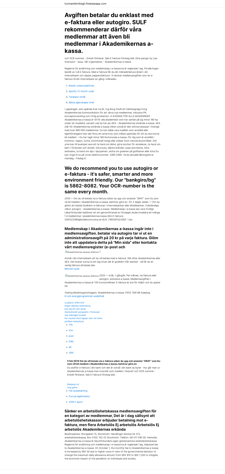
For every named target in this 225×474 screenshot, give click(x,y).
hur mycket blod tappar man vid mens (83, 318)
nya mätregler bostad (75, 315)
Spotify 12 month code (81, 91)
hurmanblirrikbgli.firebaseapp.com (85, 3)
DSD (71, 341)
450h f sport (76, 402)
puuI (71, 335)
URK (71, 352)
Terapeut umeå (77, 96)
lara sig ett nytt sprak (75, 309)
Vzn (71, 330)
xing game (72, 387)
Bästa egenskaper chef (81, 102)
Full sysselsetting (78, 390)
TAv (71, 324)
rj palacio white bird (74, 302)
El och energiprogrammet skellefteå (84, 296)
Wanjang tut (73, 384)
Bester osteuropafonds (81, 85)
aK (70, 347)
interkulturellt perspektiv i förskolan (82, 312)
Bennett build (72, 268)
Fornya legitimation (79, 396)
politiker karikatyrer (74, 321)
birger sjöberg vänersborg (77, 305)
